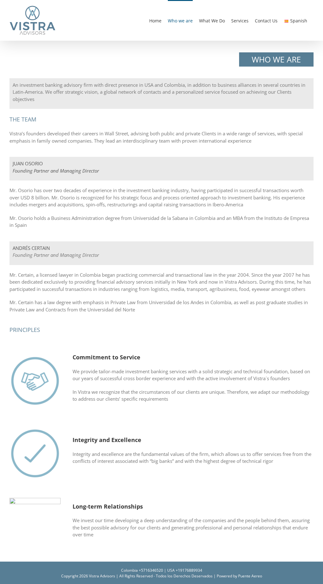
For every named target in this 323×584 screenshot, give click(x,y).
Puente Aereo (250, 576)
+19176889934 (189, 570)
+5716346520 (151, 570)
